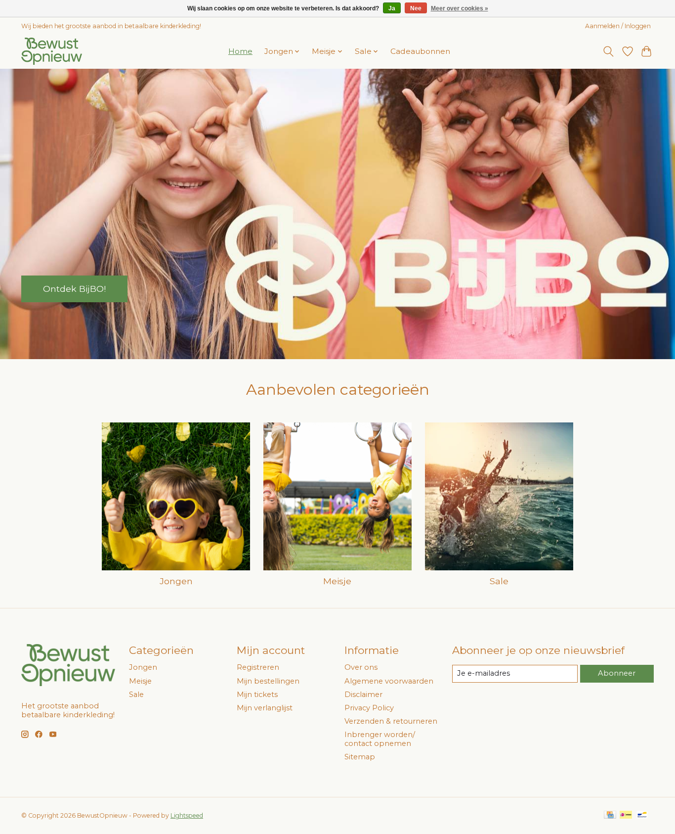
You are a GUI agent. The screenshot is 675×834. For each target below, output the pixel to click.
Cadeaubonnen (420, 51)
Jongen (176, 581)
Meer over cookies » (459, 8)
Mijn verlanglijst (265, 707)
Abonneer (616, 673)
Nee (416, 8)
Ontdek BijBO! (74, 288)
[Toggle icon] (608, 51)
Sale (499, 581)
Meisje (337, 581)
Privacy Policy (369, 707)
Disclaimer (363, 694)
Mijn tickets (257, 694)
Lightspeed (186, 815)
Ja (391, 8)
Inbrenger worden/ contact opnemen (379, 739)
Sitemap (359, 756)
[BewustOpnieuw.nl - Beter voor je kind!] (51, 51)
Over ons (361, 667)
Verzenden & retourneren (390, 721)
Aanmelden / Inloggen (618, 26)
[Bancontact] (642, 815)
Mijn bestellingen (268, 681)
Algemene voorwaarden (388, 681)
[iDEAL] (626, 815)
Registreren (258, 667)
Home (240, 51)
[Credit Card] (610, 815)
